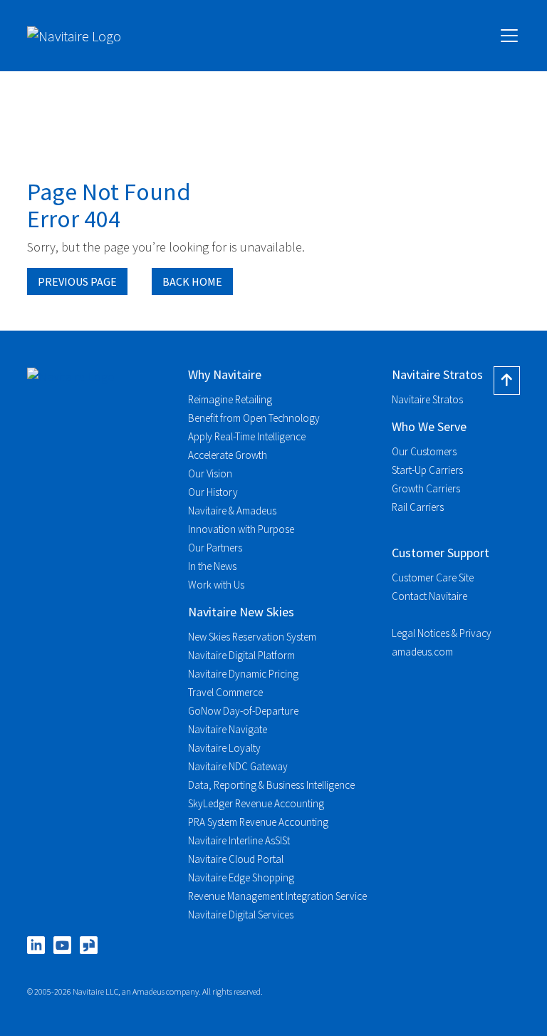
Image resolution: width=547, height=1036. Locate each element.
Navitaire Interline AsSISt (239, 840)
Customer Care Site (433, 577)
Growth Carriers (426, 488)
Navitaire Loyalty (224, 748)
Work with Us (216, 584)
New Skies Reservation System (252, 636)
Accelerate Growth (227, 455)
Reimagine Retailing (230, 399)
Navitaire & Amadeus (232, 510)
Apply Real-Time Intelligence (247, 436)
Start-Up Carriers (427, 470)
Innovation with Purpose (241, 529)
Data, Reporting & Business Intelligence (271, 785)
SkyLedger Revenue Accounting (256, 803)
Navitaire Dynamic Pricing (243, 673)
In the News (212, 566)
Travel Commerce (225, 692)
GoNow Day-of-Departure (243, 711)
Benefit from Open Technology (254, 418)
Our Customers (424, 451)
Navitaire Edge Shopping (241, 877)
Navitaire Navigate (227, 729)
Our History (213, 492)
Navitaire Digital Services (240, 914)
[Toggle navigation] (509, 35)
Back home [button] (192, 281)
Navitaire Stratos (427, 399)
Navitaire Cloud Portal (235, 859)
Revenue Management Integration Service (277, 896)
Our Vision (210, 473)
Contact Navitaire (429, 596)
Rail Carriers (418, 507)
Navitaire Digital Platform (241, 655)
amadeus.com (422, 651)
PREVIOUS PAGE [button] (77, 281)
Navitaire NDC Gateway (238, 766)
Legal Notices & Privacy (441, 633)
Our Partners (215, 547)
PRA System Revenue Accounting (258, 822)
